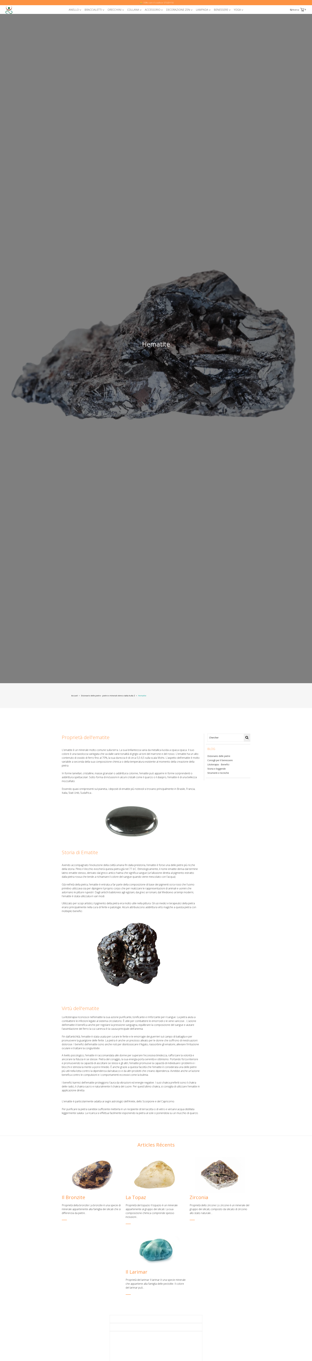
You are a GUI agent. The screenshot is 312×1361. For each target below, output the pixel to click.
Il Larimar (136, 1271)
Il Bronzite (73, 1197)
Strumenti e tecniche (218, 772)
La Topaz (136, 1197)
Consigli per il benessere (220, 760)
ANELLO (74, 10)
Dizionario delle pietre (218, 756)
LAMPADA (202, 10)
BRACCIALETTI (93, 10)
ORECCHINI (115, 10)
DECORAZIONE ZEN (178, 10)
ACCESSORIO (153, 10)
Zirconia (199, 1197)
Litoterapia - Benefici (218, 764)
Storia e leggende (216, 768)
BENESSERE (221, 10)
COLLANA (133, 10)
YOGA (237, 10)
